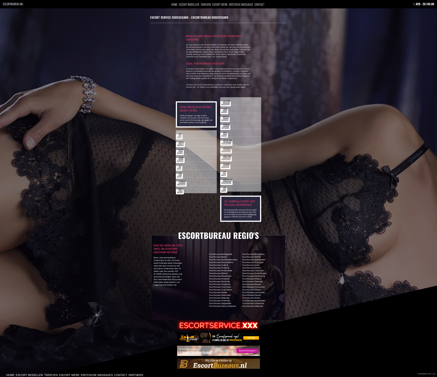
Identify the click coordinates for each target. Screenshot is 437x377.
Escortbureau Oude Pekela (220, 289)
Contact (259, 4)
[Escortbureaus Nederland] (218, 364)
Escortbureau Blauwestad (220, 276)
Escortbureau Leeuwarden (253, 292)
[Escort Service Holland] (218, 325)
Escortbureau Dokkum (252, 278)
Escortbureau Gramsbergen (254, 273)
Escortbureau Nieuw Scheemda (222, 306)
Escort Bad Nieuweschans (218, 52)
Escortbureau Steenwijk (252, 281)
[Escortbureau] (13, 3)
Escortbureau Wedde (218, 292)
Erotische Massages (241, 4)
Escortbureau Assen (251, 265)
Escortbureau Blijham (218, 273)
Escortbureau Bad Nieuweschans (223, 259)
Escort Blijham (221, 54)
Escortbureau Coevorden (253, 270)
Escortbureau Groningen (253, 262)
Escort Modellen (189, 4)
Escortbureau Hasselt (251, 295)
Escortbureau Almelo (251, 298)
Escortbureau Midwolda (219, 298)
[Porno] (218, 351)
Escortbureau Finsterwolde (220, 270)
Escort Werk (219, 4)
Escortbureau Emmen (251, 268)
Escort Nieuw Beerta (236, 52)
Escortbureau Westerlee (219, 281)
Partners (136, 375)
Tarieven (206, 4)
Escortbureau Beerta (218, 257)
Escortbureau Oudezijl (218, 265)
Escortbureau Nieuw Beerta (221, 262)
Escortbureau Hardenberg (253, 276)
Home (174, 4)
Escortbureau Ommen (251, 289)
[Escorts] (218, 338)
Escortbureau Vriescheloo (220, 287)
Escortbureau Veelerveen (220, 295)
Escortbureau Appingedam (253, 259)
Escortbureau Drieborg (219, 268)
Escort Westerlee (200, 57)
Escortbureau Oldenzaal (252, 306)
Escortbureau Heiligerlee (219, 284)
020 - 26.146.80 (425, 4)
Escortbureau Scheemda (219, 300)
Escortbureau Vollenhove (253, 303)
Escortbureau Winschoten (253, 254)
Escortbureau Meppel (251, 284)
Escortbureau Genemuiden (253, 300)
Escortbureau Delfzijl (251, 257)
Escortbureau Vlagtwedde (220, 303)
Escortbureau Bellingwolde (220, 254)
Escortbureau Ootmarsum (253, 287)
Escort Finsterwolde (207, 54)
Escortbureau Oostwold (219, 278)
